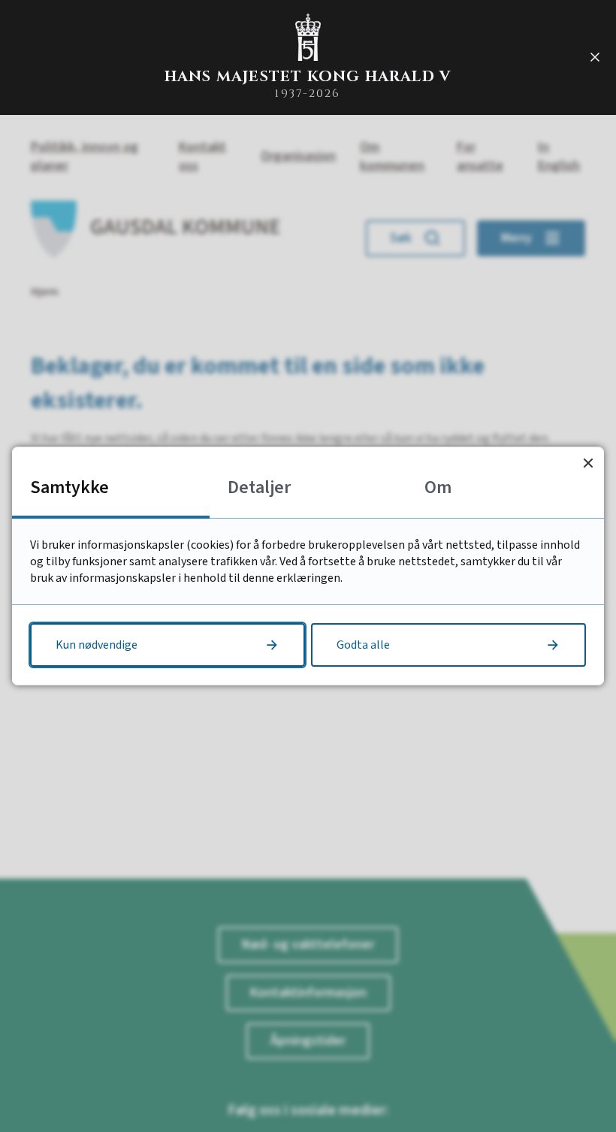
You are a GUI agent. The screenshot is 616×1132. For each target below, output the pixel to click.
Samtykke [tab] (69, 487)
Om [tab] (437, 487)
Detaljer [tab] (259, 487)
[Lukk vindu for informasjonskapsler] (588, 463)
